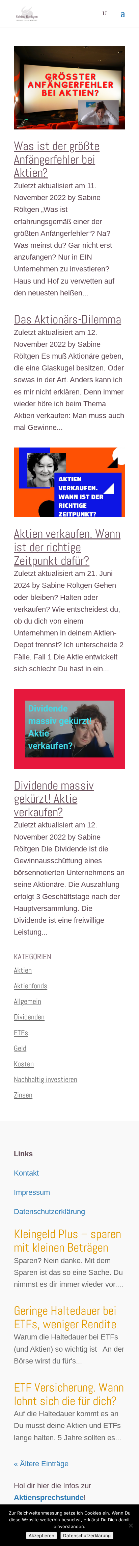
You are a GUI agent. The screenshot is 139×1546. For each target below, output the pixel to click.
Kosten (24, 1063)
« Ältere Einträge (41, 1463)
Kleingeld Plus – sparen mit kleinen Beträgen (67, 1240)
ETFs (21, 1032)
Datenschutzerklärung (49, 1211)
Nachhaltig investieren (45, 1079)
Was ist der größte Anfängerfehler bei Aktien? (57, 159)
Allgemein (27, 1001)
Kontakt (26, 1173)
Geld (20, 1048)
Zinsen (23, 1095)
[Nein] (130, 1525)
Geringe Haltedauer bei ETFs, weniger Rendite (65, 1317)
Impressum (32, 1192)
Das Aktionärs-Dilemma (67, 319)
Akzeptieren (41, 1535)
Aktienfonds (30, 985)
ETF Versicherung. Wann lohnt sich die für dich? (69, 1394)
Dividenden (29, 1016)
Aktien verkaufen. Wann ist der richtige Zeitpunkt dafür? (67, 547)
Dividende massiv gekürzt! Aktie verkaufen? (54, 799)
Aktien (23, 970)
